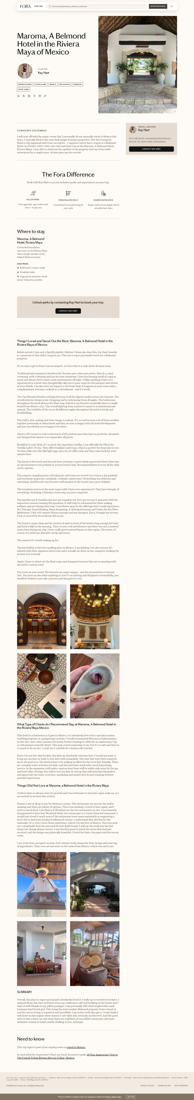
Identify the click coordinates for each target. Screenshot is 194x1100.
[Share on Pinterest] (34, 96)
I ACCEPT (130, 1097)
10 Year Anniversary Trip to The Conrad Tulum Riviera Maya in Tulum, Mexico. (67, 1056)
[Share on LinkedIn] (29, 96)
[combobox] (98, 6)
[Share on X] (23, 96)
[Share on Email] (39, 96)
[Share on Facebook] (18, 96)
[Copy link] (45, 96)
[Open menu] (171, 6)
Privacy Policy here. (113, 1096)
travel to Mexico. (76, 1047)
